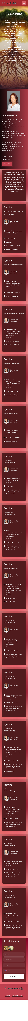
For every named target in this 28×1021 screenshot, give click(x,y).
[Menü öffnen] (24, 3)
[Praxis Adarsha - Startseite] (14, 989)
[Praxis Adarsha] (9, 3)
